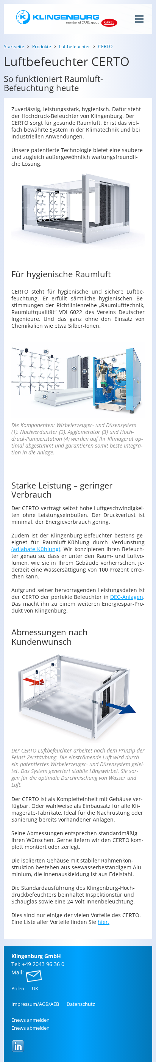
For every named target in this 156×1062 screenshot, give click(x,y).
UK (35, 988)
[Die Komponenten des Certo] (78, 380)
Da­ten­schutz (81, 1004)
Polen (17, 988)
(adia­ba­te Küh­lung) (35, 549)
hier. (103, 921)
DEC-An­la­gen (126, 596)
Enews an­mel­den (30, 1019)
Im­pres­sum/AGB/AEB (35, 1004)
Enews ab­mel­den (30, 1027)
